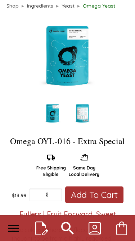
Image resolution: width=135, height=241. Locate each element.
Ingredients (40, 6)
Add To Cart (94, 194)
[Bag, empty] (121, 228)
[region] (67, 71)
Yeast (68, 6)
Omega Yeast (99, 6)
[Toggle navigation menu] (13, 228)
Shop (12, 6)
